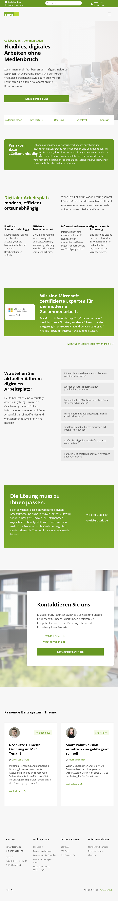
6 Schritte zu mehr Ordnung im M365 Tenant (24, 749)
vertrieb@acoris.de (97, 520)
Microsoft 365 (43, 732)
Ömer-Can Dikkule (20, 759)
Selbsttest (82, 120)
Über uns (59, 120)
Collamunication (13, 120)
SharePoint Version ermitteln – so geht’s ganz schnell (87, 749)
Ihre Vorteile (36, 120)
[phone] (12, 890)
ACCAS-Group (106, 889)
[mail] (7, 890)
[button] (45, 860)
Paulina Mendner (77, 759)
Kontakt (104, 120)
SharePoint (101, 732)
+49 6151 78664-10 (96, 514)
